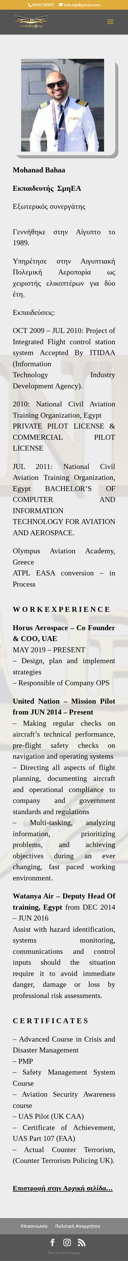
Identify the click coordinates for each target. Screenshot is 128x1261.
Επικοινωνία (34, 1226)
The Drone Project (64, 1252)
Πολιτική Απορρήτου (77, 1226)
